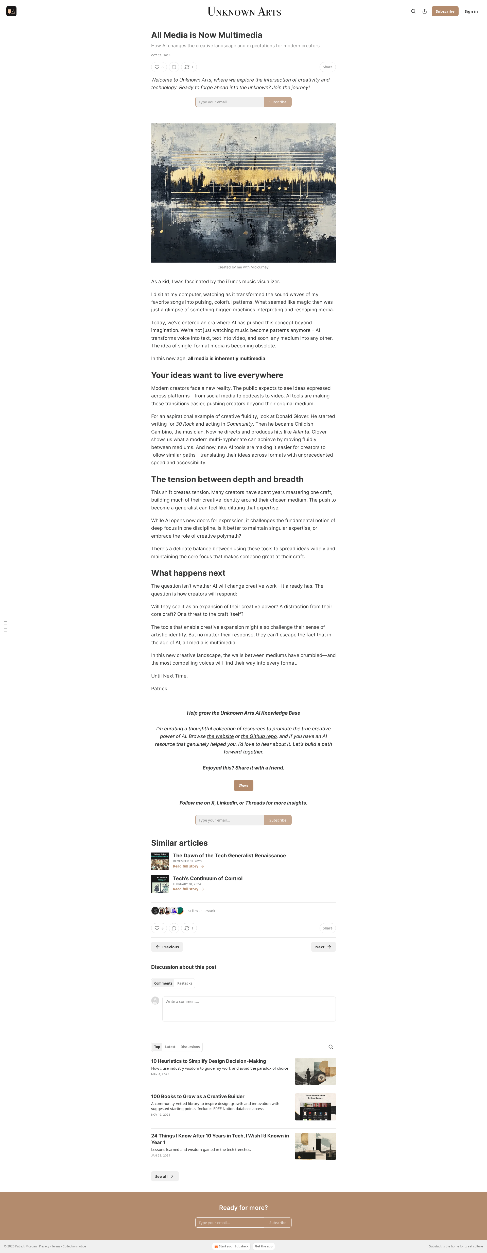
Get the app (264, 1246)
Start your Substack (233, 1246)
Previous (170, 946)
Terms (55, 1246)
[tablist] (173, 983)
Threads (255, 803)
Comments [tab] (163, 983)
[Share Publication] (425, 11)
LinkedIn (227, 803)
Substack (435, 1246)
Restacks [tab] (184, 983)
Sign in (471, 11)
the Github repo (259, 736)
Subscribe (445, 11)
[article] (243, 1071)
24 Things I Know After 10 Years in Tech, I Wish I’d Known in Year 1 (220, 1139)
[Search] (413, 11)
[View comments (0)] (174, 67)
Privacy (44, 1246)
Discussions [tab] (190, 1047)
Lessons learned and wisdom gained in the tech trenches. (201, 1149)
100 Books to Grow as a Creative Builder (198, 1096)
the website (220, 736)
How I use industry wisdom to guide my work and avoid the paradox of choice (219, 1068)
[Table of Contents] (5, 626)
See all (161, 1176)
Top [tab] (157, 1047)
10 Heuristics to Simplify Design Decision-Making (208, 1061)
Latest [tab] (170, 1047)
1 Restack (208, 910)
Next (320, 946)
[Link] (144, 375)
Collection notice (74, 1246)
